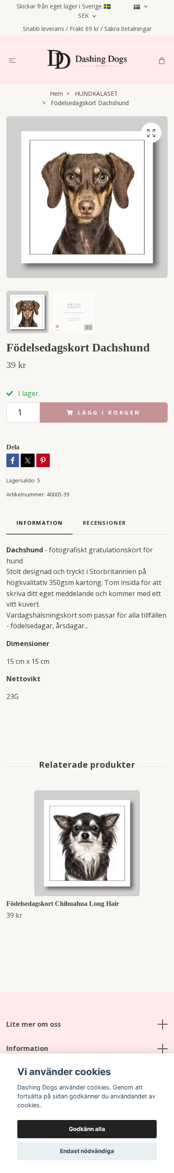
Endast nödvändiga (87, 1151)
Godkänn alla (87, 1129)
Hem (56, 93)
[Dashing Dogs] (87, 59)
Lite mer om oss (33, 1024)
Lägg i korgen (109, 412)
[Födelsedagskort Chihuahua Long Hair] (87, 843)
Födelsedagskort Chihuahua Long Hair (62, 903)
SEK (84, 15)
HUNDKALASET (96, 93)
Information (27, 1048)
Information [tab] (39, 523)
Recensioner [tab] (104, 523)
